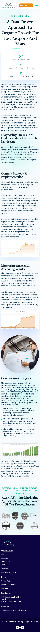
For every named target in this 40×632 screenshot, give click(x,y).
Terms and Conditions (9, 585)
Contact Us (5, 561)
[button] (36, 5)
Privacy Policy (6, 581)
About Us (4, 558)
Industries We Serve (8, 572)
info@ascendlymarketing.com (13, 610)
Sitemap (4, 588)
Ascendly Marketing (15, 622)
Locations (5, 569)
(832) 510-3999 (7, 606)
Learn (3, 565)
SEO (2, 555)
